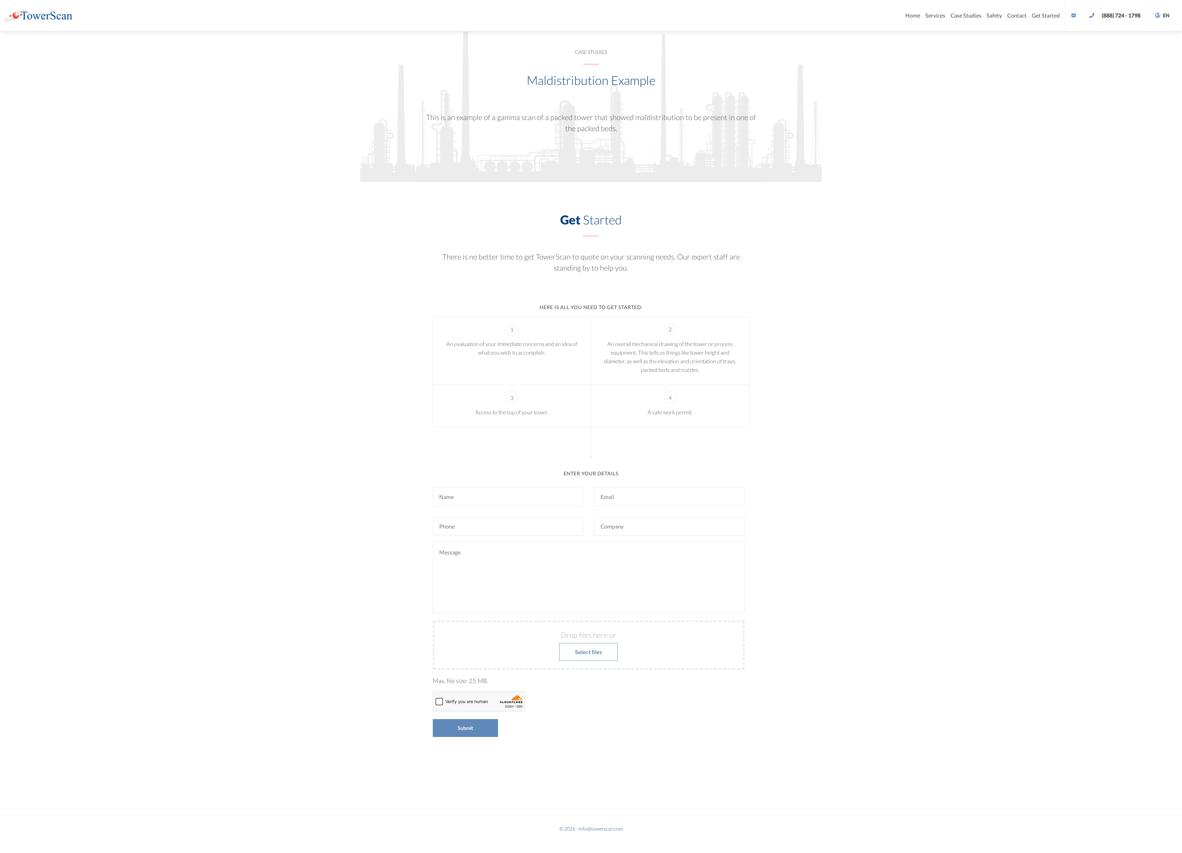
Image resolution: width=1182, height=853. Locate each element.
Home (912, 15)
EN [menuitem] (1157, 38)
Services (935, 15)
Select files (588, 652)
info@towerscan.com (601, 828)
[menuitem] (1157, 38)
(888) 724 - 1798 (1121, 15)
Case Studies (966, 15)
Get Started (1046, 15)
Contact (1017, 15)
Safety (994, 15)
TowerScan (43, 15)
